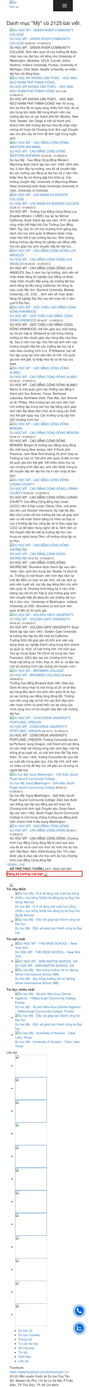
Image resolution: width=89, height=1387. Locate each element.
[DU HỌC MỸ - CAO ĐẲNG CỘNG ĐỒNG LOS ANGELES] (44, 252)
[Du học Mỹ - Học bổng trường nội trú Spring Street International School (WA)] (49, 971)
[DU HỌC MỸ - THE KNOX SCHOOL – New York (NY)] (49, 945)
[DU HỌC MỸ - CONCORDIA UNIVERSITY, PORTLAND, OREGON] (44, 720)
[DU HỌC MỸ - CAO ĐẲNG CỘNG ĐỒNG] (44, 826)
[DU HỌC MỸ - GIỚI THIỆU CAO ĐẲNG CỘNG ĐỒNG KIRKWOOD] (44, 309)
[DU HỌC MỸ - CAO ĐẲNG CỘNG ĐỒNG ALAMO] (44, 370)
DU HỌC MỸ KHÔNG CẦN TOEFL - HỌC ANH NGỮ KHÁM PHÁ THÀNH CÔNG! (41, 88)
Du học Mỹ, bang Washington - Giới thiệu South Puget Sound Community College (42, 785)
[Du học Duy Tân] (16, 4)
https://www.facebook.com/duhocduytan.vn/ (39, 1372)
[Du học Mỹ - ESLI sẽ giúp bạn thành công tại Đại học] (49, 921)
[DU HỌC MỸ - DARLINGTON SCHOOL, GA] (46, 961)
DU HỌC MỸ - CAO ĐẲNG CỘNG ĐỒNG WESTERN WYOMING (37, 153)
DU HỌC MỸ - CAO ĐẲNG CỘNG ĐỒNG (38, 830)
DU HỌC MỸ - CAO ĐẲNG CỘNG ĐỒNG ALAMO (43, 377)
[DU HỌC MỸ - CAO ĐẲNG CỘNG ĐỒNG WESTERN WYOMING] (44, 144)
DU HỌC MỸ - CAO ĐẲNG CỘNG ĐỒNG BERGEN (44, 432)
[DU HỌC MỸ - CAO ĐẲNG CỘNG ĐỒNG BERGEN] (44, 426)
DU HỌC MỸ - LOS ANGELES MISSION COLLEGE (44, 203)
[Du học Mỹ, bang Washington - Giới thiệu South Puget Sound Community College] (44, 776)
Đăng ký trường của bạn (25, 874)
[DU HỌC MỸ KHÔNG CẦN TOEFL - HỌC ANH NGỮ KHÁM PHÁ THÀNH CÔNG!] (44, 80)
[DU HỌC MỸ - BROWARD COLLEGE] (44, 670)
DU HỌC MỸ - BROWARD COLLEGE (35, 675)
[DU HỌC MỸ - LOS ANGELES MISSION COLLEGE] (44, 196)
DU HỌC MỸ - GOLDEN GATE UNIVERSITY (40, 619)
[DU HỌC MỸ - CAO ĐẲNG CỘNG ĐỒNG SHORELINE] (44, 547)
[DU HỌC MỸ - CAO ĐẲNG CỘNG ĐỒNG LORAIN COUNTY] (44, 482)
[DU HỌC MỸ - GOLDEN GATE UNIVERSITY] (44, 614)
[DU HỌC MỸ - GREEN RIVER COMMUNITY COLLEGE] (44, 32)
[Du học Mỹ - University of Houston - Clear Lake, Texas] (49, 1034)
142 (22, 864)
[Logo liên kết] (31, 1065)
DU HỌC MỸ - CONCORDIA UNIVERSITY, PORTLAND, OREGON (38, 728)
